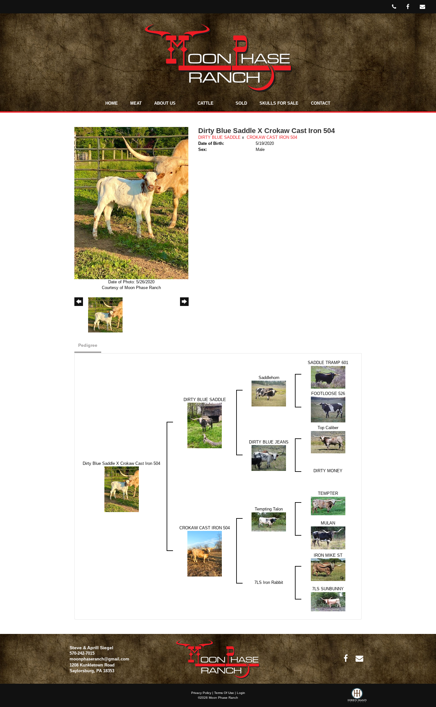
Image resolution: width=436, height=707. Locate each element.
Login (241, 693)
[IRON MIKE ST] (328, 569)
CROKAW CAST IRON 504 (272, 137)
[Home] (217, 659)
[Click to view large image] (131, 202)
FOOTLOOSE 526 (328, 393)
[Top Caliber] (328, 441)
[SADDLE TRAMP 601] (328, 377)
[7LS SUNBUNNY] (328, 601)
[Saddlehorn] (269, 393)
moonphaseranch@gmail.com (99, 659)
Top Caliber (328, 427)
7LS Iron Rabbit (268, 582)
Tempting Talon (269, 509)
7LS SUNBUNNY (328, 588)
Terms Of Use (224, 693)
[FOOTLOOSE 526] (328, 409)
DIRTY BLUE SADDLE (219, 137)
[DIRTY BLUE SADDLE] (204, 425)
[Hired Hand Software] (357, 697)
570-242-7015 (82, 653)
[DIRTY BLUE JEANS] (269, 457)
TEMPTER (328, 493)
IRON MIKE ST (328, 555)
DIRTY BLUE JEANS (269, 442)
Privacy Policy (201, 693)
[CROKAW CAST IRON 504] (204, 553)
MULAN (328, 523)
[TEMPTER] (328, 505)
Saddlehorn (269, 377)
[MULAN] (328, 537)
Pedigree (87, 345)
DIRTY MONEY (327, 470)
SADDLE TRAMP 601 (328, 362)
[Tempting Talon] (269, 521)
